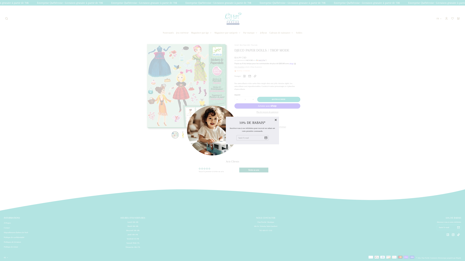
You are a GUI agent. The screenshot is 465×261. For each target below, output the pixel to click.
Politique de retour (11, 247)
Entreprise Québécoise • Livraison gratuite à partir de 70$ (66, 2)
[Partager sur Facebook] (244, 76)
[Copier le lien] (255, 76)
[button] (6, 18)
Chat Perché (425, 258)
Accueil (236, 45)
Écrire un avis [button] (253, 170)
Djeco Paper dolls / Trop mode (248, 45)
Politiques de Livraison (12, 242)
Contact (7, 228)
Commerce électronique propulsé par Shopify (445, 258)
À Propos (7, 223)
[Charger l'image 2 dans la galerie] (183, 134)
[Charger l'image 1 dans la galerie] (175, 134)
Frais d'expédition (239, 67)
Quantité (237, 95)
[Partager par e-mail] (249, 76)
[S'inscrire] (458, 227)
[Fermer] (275, 120)
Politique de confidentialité (14, 237)
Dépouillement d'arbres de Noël (16, 232)
